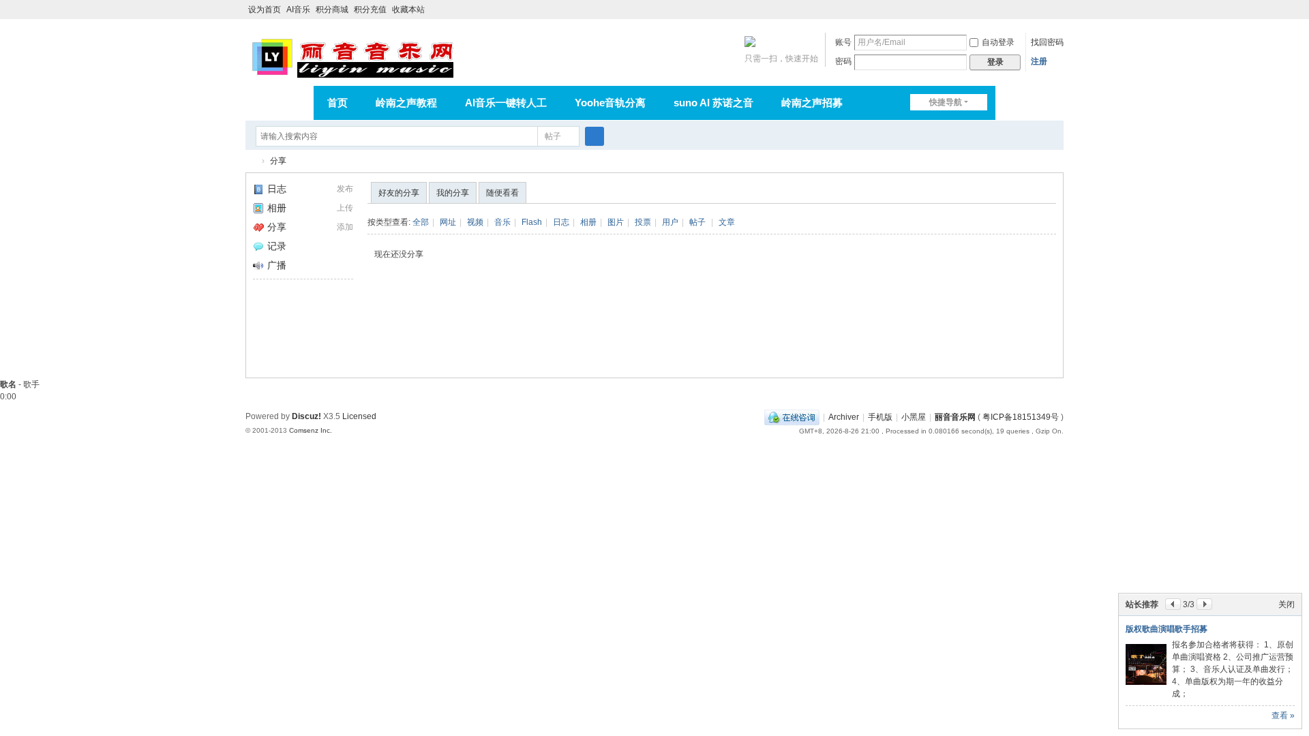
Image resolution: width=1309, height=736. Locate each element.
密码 (843, 61)
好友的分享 (398, 193)
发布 (345, 189)
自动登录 (998, 42)
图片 (615, 222)
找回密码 (1047, 42)
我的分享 (452, 193)
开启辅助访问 (1044, 9)
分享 (278, 161)
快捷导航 (945, 102)
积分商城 (332, 9)
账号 (843, 42)
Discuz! (306, 416)
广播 (276, 265)
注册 (1039, 61)
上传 (345, 208)
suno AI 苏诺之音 (713, 102)
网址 (448, 222)
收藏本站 (408, 9)
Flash (532, 222)
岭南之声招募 (812, 102)
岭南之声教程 (406, 102)
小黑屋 (913, 417)
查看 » (1283, 715)
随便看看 (502, 193)
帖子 (553, 136)
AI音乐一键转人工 (506, 102)
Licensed (359, 416)
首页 (337, 102)
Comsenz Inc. (310, 430)
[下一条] (1204, 604)
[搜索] (594, 136)
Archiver (843, 417)
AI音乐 (298, 9)
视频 (475, 222)
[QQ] (791, 417)
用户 (670, 222)
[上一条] (1173, 604)
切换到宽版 (1057, 15)
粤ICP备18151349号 (1020, 417)
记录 (276, 246)
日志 (276, 188)
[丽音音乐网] (352, 56)
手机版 (880, 417)
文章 (727, 222)
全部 (420, 222)
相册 (276, 207)
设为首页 (264, 9)
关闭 (1286, 604)
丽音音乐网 (250, 161)
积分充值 (370, 9)
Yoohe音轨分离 (610, 102)
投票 (643, 222)
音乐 (502, 222)
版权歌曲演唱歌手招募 (1166, 629)
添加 (345, 227)
